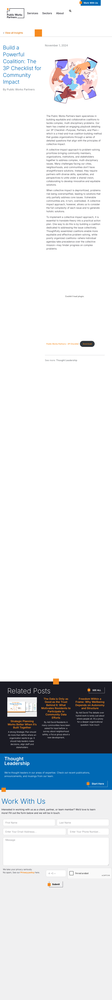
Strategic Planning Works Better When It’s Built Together (22, 724)
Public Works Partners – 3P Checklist (62, 344)
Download (87, 344)
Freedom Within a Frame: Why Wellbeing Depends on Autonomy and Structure (90, 703)
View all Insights (14, 32)
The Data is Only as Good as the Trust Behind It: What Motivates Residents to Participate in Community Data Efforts (56, 708)
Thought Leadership (66, 360)
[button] (32, 13)
